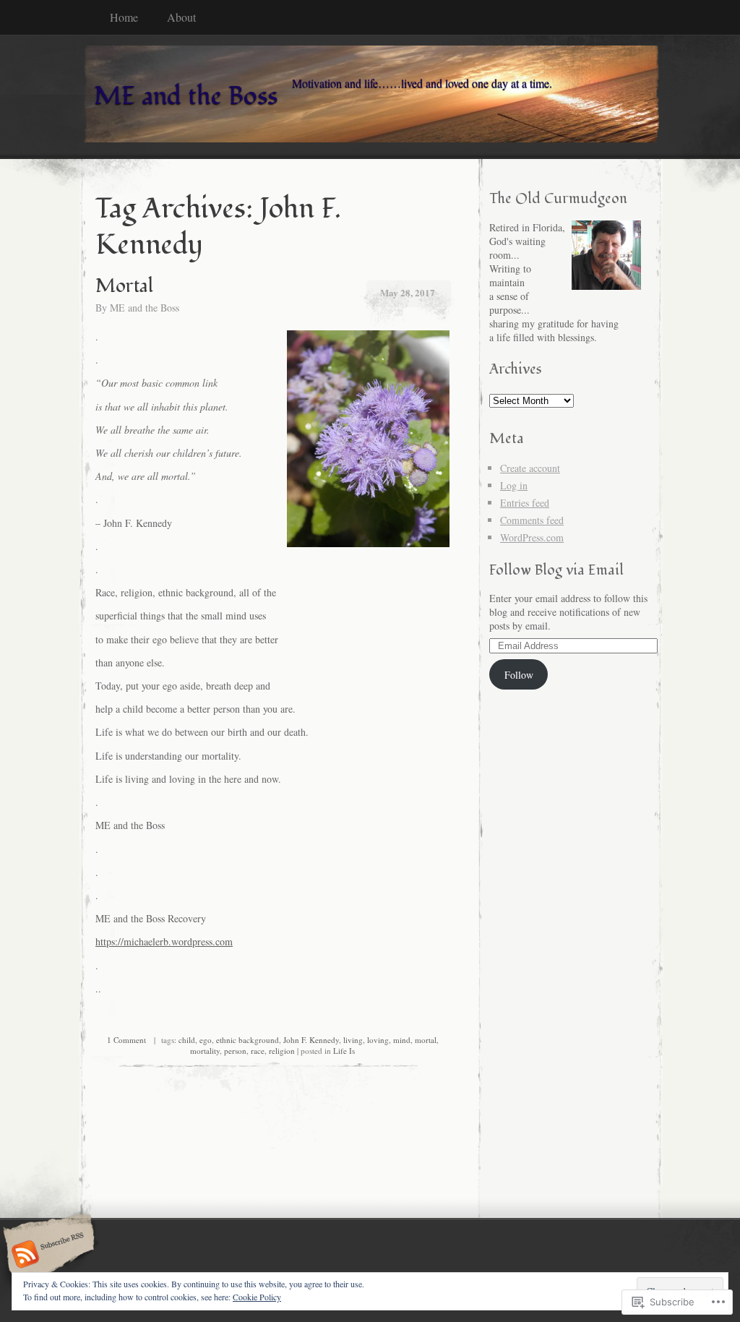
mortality (205, 1050)
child (186, 1039)
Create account (530, 468)
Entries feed (524, 503)
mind (401, 1039)
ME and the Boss (144, 307)
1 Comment (126, 1039)
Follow (518, 675)
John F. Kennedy (311, 1039)
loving (378, 1039)
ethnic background (247, 1039)
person (235, 1050)
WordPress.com (532, 537)
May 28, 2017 (407, 292)
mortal (425, 1039)
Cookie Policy (257, 1296)
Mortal (124, 286)
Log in (514, 485)
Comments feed (532, 520)
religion (282, 1050)
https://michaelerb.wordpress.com (164, 941)
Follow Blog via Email (556, 570)
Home (124, 17)
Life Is (344, 1050)
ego (205, 1039)
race (257, 1050)
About (181, 17)
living (353, 1039)
